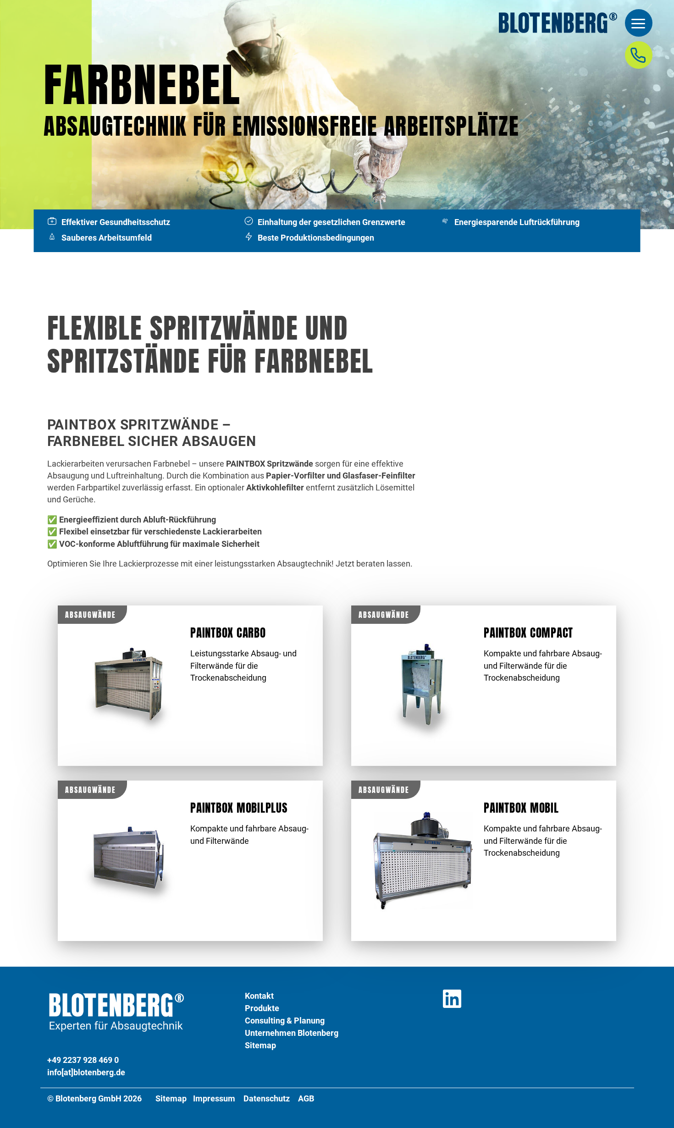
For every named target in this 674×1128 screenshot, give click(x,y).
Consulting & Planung (285, 1020)
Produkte (262, 1008)
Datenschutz (266, 1098)
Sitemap (260, 1045)
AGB (306, 1098)
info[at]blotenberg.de (86, 1072)
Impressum (214, 1098)
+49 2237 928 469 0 (83, 1060)
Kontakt (259, 996)
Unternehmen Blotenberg (291, 1033)
